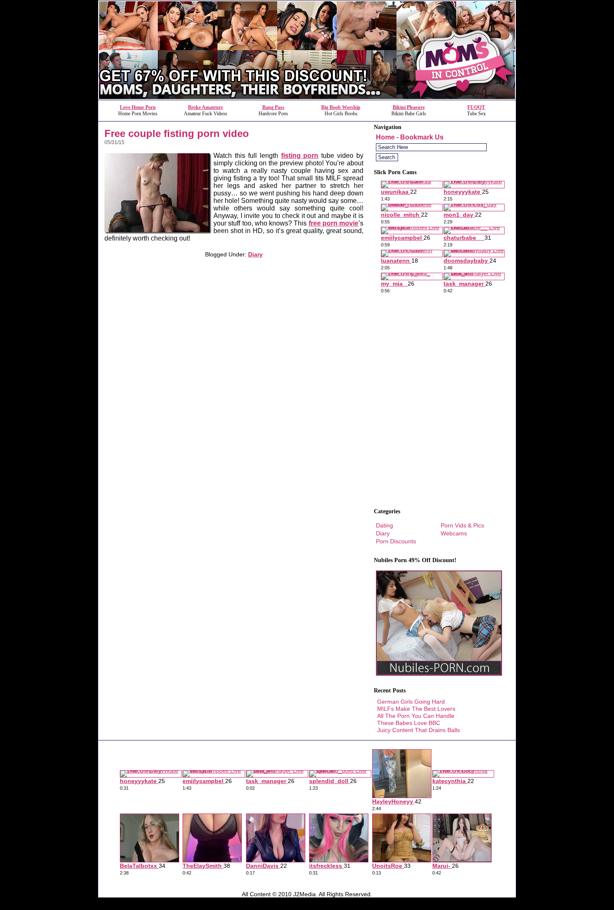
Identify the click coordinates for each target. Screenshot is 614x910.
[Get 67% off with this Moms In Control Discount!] (307, 97)
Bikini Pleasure (409, 107)
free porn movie (334, 223)
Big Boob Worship (340, 107)
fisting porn (300, 155)
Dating (384, 525)
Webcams (454, 533)
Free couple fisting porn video (176, 133)
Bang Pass (273, 107)
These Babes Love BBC (408, 723)
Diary (255, 254)
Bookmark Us (422, 137)
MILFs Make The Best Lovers (416, 708)
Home (385, 137)
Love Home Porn (138, 107)
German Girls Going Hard (411, 701)
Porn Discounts (396, 541)
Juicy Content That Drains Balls (418, 730)
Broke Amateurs (205, 107)
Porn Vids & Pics (462, 525)
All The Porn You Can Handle (415, 715)
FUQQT (476, 107)
